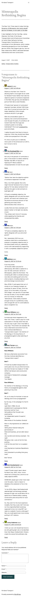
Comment (5, 553)
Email (4, 569)
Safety (3, 63)
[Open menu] (28, 2)
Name (4, 566)
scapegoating (23, 127)
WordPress (17, 594)
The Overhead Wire (13, 151)
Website (4, 572)
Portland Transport (7, 2)
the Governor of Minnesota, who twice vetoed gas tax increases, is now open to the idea (15, 28)
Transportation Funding (12, 63)
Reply (6, 147)
